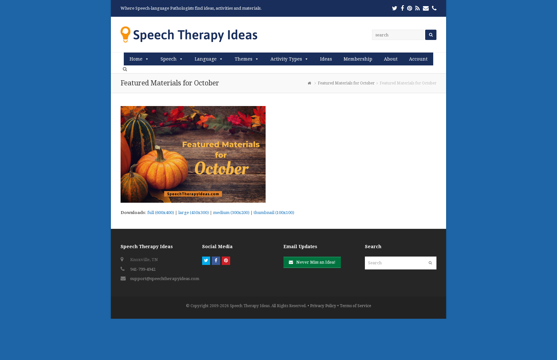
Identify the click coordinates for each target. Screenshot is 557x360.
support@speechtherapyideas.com (164, 278)
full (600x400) (160, 212)
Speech (169, 59)
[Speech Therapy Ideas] (189, 34)
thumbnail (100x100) (274, 212)
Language (206, 59)
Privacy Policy (323, 306)
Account (418, 59)
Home (136, 59)
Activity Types (286, 59)
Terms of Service (355, 306)
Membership (358, 59)
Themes (243, 59)
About (390, 59)
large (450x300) (193, 212)
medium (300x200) (231, 212)
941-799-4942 (142, 269)
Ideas (326, 59)
